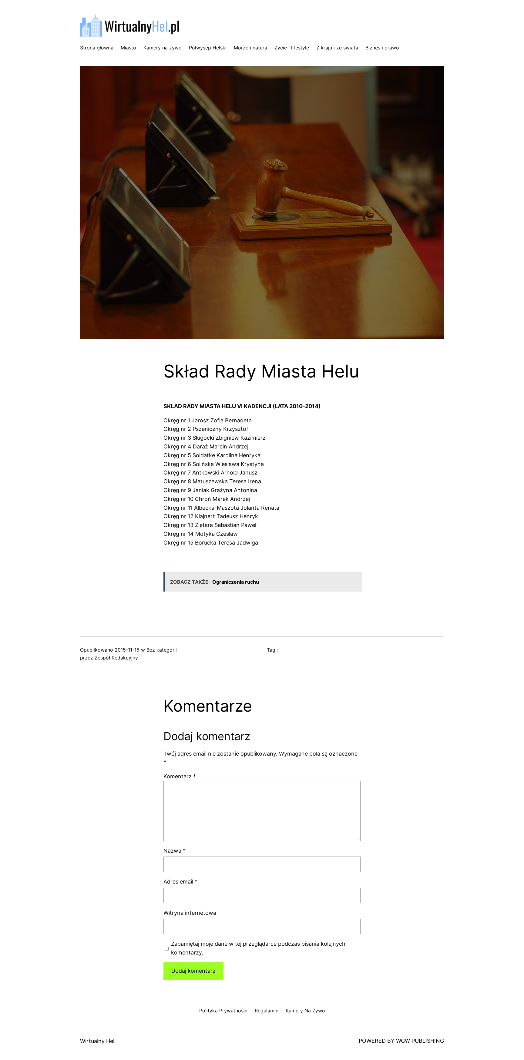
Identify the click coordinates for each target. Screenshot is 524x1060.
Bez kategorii (161, 650)
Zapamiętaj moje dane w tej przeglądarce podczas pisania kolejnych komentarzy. (258, 948)
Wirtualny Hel (97, 1041)
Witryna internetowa (189, 913)
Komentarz (179, 776)
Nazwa (174, 850)
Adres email (180, 881)
